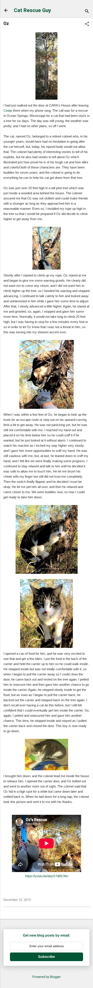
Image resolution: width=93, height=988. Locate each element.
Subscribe (46, 957)
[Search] (87, 11)
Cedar (7, 110)
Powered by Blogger (46, 977)
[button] (87, 24)
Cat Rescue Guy (32, 10)
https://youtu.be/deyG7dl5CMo (46, 876)
